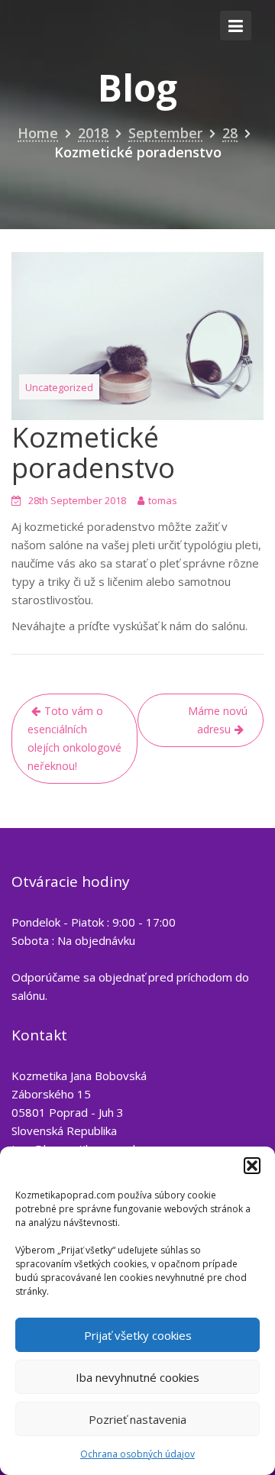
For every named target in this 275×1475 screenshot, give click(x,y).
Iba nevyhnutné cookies (137, 1377)
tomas (162, 500)
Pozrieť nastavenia (137, 1419)
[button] (252, 1165)
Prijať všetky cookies (138, 1335)
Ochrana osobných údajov (137, 1454)
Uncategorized (59, 387)
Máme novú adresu (217, 720)
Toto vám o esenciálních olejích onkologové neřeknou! (74, 738)
